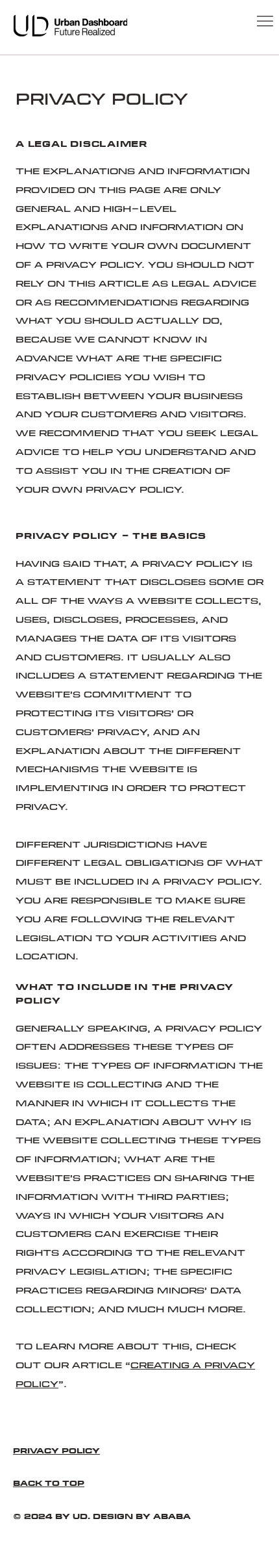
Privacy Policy (56, 1451)
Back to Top (48, 1483)
